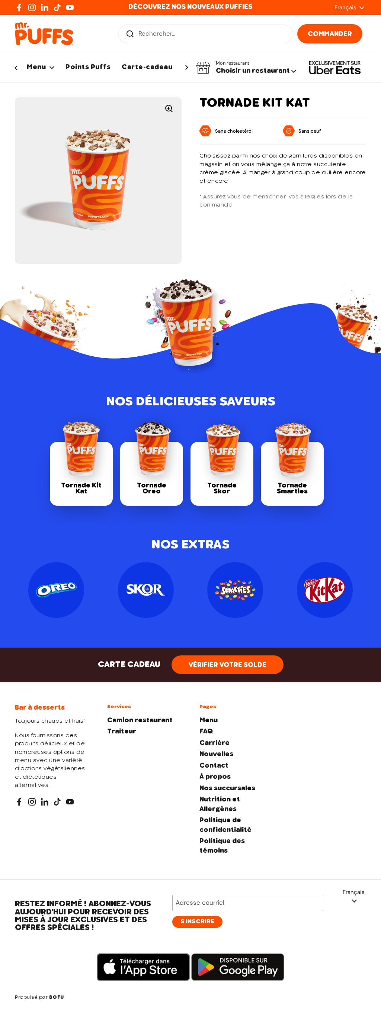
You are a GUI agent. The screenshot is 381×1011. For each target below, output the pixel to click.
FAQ (206, 732)
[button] (246, 68)
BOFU (56, 997)
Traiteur (121, 732)
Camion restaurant (140, 720)
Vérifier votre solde (227, 665)
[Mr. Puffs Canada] (44, 33)
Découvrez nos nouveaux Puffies (190, 7)
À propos (215, 777)
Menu (208, 720)
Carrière (214, 743)
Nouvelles (216, 754)
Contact (213, 766)
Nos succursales (227, 788)
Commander (330, 34)
